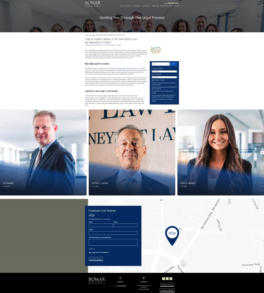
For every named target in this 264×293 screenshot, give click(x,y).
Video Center (155, 5)
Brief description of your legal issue (100, 237)
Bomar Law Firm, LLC (99, 45)
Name (91, 222)
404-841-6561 (173, 3)
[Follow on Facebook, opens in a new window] (163, 278)
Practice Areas (145, 5)
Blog (171, 5)
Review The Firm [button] (167, 285)
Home (121, 5)
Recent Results (164, 5)
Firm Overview (128, 5)
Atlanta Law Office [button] (167, 290)
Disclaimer (92, 249)
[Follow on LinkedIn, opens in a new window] (170, 278)
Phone (115, 222)
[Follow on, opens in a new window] (167, 278)
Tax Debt (118, 45)
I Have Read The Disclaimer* (100, 252)
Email (91, 229)
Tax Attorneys (136, 5)
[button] (2, 152)
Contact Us (176, 5)
